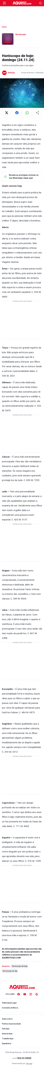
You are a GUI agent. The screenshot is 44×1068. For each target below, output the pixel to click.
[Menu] (4, 3)
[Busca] (40, 3)
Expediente (6, 1043)
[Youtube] (25, 994)
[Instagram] (31, 994)
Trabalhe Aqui (7, 1039)
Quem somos (7, 1019)
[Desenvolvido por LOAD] (29, 1063)
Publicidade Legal (9, 1003)
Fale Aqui (5, 1029)
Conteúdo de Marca (10, 1008)
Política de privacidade (11, 1024)
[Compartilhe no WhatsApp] (27, 113)
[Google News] (37, 994)
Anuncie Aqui (7, 1034)
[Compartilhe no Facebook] (17, 113)
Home (4, 27)
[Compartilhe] (37, 113)
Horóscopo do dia (10, 971)
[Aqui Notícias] (22, 3)
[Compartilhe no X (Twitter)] (6, 113)
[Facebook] (18, 994)
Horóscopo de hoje (19, 966)
